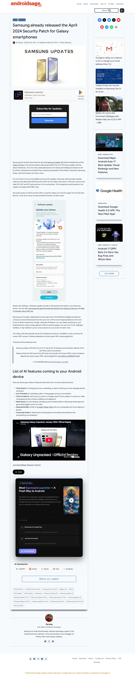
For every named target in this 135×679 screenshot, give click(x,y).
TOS (119, 658)
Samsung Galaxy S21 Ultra (58, 597)
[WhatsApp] (46, 659)
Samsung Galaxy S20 (51, 593)
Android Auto (108, 154)
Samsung (22, 20)
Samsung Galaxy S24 (55, 162)
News (86, 4)
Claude (34, 569)
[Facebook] (34, 659)
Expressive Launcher (34, 92)
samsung (38, 593)
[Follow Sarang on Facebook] (45, 641)
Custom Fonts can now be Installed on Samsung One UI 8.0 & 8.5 (108, 88)
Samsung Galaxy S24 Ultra (74, 601)
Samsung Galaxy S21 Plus (39, 597)
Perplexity (69, 569)
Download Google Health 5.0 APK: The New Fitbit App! (109, 210)
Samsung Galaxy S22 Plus (22, 601)
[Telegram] (42, 659)
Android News (18, 589)
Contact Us (99, 658)
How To (103, 4)
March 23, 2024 (62, 362)
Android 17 (107, 245)
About (90, 658)
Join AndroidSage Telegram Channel (27, 465)
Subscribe (49, 120)
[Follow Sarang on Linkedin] (53, 641)
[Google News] (30, 659)
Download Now (29, 551)
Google (114, 245)
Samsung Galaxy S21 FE (21, 597)
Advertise (120, 4)
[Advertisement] (49, 146)
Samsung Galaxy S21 (66, 593)
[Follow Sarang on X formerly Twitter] (49, 641)
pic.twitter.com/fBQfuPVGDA (69, 356)
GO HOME (109, 273)
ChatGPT (22, 569)
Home (79, 4)
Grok (57, 569)
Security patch (18, 605)
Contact (111, 4)
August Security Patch (50, 589)
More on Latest (49, 578)
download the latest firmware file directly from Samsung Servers (52, 308)
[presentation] (109, 142)
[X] (38, 659)
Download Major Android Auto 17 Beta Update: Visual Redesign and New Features (108, 165)
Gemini (46, 569)
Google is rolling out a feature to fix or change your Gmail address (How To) (109, 61)
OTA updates (28, 593)
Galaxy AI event (19, 165)
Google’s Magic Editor (45, 407)
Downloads (94, 4)
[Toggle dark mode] (122, 10)
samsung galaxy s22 (74, 597)
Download (81, 96)
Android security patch (33, 589)
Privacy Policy (111, 658)
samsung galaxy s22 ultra (40, 601)
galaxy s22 (63, 589)
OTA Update (18, 593)
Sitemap (97, 662)
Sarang (20, 42)
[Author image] (14, 42)
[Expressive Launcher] (18, 95)
